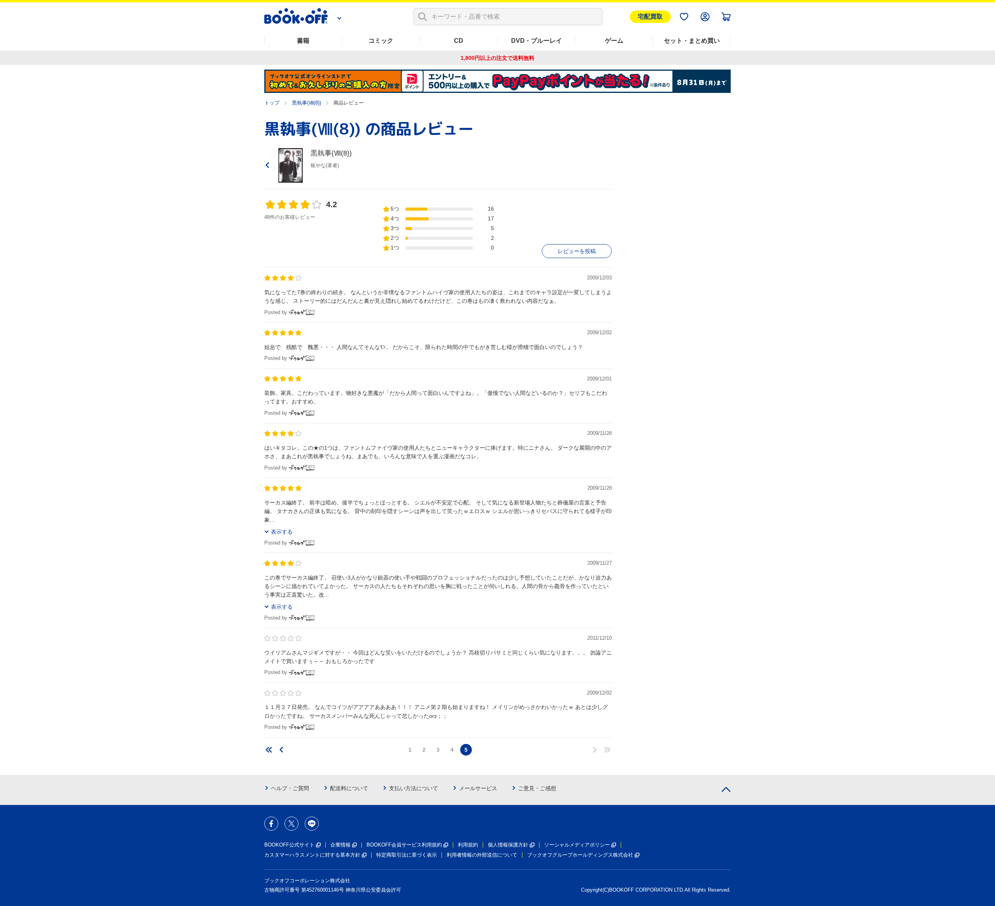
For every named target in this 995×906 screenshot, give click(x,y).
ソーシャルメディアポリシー (577, 845)
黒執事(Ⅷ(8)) (306, 103)
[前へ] (281, 749)
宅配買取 (650, 16)
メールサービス (478, 788)
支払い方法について (413, 788)
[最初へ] (269, 749)
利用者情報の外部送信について (482, 855)
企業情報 (340, 845)
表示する (282, 532)
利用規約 (468, 845)
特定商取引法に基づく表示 (406, 855)
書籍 (303, 40)
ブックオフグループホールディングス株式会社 (580, 855)
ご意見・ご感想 (537, 788)
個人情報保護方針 (508, 845)
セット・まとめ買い (692, 40)
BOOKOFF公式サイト (289, 845)
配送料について (349, 788)
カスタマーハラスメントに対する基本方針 (312, 855)
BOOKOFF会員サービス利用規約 (404, 845)
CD (458, 40)
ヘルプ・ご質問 (290, 788)
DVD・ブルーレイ (536, 40)
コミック (380, 40)
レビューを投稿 (577, 251)
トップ (271, 103)
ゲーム (614, 40)
